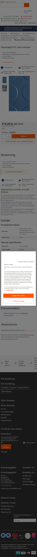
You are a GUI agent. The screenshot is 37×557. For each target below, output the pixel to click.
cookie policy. (9, 290)
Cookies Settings (18, 301)
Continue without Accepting (26, 261)
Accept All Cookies (18, 295)
